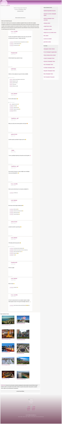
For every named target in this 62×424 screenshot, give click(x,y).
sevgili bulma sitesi (48, 26)
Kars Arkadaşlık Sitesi (48, 64)
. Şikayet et (12, 42)
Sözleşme (21, 416)
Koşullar (24, 416)
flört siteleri (46, 35)
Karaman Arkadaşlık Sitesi (49, 61)
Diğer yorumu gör (11, 77)
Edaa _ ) (11, 104)
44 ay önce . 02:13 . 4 (13, 296)
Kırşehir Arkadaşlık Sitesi (49, 58)
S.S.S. (31, 416)
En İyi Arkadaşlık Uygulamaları (50, 52)
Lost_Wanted (11, 43)
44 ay (10, 42)
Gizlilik (19, 416)
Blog (33, 416)
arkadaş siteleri (47, 23)
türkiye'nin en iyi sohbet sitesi (50, 32)
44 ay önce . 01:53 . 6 (13, 185)
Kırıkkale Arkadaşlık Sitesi (49, 67)
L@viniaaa (11, 79)
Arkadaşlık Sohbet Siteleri (49, 48)
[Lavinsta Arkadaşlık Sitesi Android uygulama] (33, 410)
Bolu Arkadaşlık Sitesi (48, 73)
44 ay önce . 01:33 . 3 (13, 54)
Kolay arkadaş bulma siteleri (50, 55)
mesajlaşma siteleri (48, 29)
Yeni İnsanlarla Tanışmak (49, 77)
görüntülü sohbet (47, 41)
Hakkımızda (29, 416)
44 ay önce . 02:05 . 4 (13, 239)
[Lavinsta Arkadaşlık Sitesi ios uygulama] (28, 410)
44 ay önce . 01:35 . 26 (13, 70)
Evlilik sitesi (8, 5)
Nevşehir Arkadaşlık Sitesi (49, 70)
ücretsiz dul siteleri (48, 38)
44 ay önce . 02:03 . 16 (13, 223)
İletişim (26, 416)
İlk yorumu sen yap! (10, 66)
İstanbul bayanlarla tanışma (50, 10)
